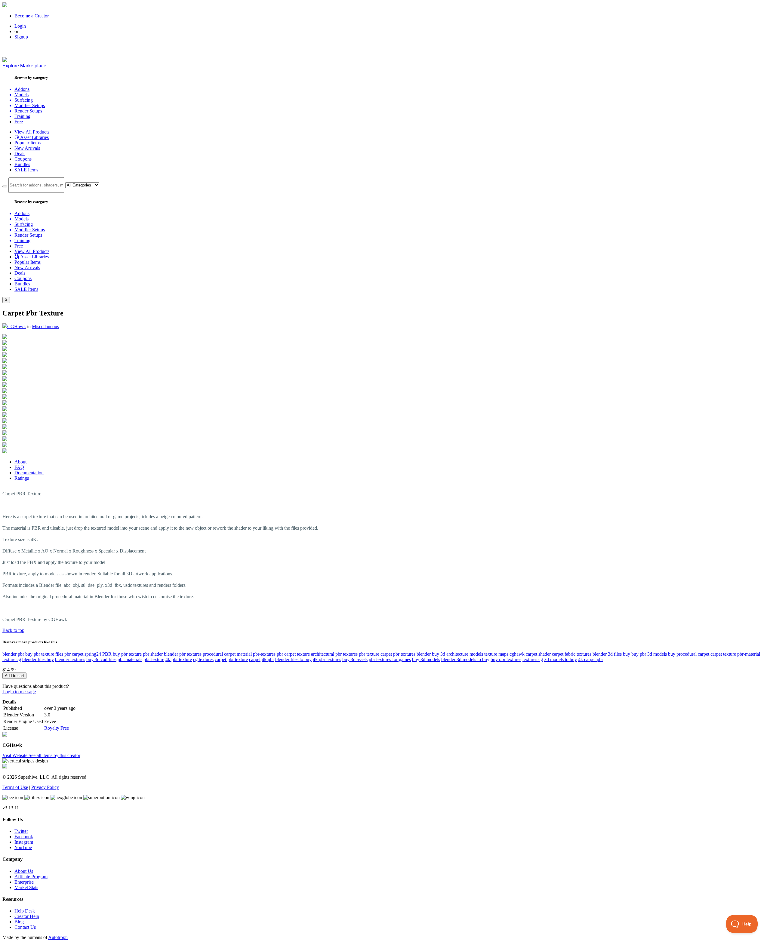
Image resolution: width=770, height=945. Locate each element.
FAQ (19, 467)
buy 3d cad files (101, 659)
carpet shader (538, 654)
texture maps (496, 654)
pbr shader (153, 654)
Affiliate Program (31, 876)
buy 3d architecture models (457, 654)
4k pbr (268, 659)
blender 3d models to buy (465, 659)
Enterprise (24, 882)
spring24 (93, 654)
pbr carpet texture (293, 654)
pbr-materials (130, 659)
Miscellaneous (45, 326)
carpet (254, 659)
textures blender (592, 654)
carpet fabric (563, 654)
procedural (213, 654)
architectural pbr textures (334, 654)
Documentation (29, 472)
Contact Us (25, 927)
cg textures (203, 659)
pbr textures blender (412, 654)
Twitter (21, 831)
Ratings (21, 478)
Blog (19, 921)
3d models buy (661, 654)
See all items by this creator (54, 755)
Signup (21, 36)
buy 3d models (426, 659)
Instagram (23, 842)
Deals (19, 153)
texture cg (11, 659)
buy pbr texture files (44, 654)
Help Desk (24, 910)
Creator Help (26, 916)
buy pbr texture (127, 654)
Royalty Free (56, 728)
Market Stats (26, 887)
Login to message (19, 691)
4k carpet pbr (590, 659)
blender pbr (13, 654)
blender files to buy (293, 659)
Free (18, 121)
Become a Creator (31, 15)
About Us (23, 871)
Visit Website (15, 755)
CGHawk (16, 326)
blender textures (70, 659)
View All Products (31, 131)
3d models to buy (560, 659)
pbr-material (748, 654)
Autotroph (58, 937)
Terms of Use (15, 787)
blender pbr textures (183, 654)
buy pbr (638, 654)
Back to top (13, 630)
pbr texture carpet (375, 654)
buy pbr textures (506, 659)
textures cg (532, 659)
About (20, 461)
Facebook (23, 836)
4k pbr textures (327, 659)
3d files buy (619, 654)
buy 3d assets (355, 659)
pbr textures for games (390, 659)
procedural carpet (692, 654)
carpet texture (723, 654)
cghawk (517, 654)
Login (20, 26)
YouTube (23, 847)
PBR (107, 654)
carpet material (238, 654)
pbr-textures (264, 654)
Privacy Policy (45, 787)
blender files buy (38, 659)
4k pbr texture (178, 659)
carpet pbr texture (231, 659)
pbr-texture (153, 659)
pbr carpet (73, 654)
